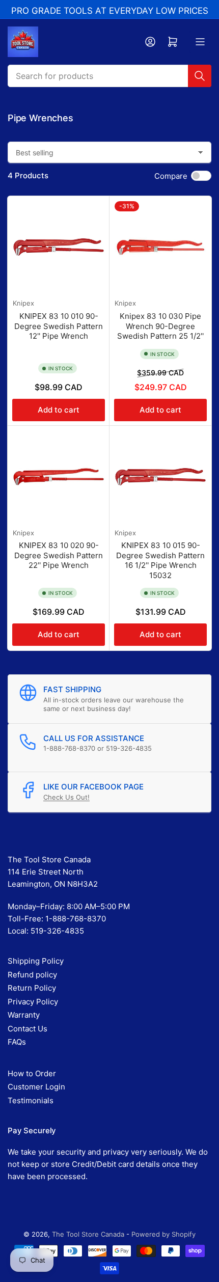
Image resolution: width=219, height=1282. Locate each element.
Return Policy (32, 988)
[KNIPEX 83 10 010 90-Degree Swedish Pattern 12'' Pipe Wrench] (58, 247)
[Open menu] (200, 42)
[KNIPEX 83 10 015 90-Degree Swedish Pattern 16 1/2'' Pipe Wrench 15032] (160, 477)
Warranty (24, 1015)
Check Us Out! (66, 797)
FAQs (17, 1042)
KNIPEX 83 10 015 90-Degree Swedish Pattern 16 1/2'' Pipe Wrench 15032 (160, 560)
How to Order (32, 1073)
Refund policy (32, 974)
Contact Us (27, 1028)
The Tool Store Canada (88, 1234)
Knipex (23, 303)
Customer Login (36, 1087)
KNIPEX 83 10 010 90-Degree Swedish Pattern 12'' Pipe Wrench (58, 326)
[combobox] (109, 76)
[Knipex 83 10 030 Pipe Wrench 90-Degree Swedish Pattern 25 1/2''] (160, 247)
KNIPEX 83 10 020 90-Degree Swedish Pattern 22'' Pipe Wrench (58, 555)
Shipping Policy (36, 961)
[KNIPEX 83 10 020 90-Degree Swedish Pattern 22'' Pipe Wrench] (58, 477)
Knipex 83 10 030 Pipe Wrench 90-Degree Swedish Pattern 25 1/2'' (160, 326)
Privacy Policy (33, 1001)
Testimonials (30, 1100)
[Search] (199, 76)
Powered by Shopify (163, 1234)
